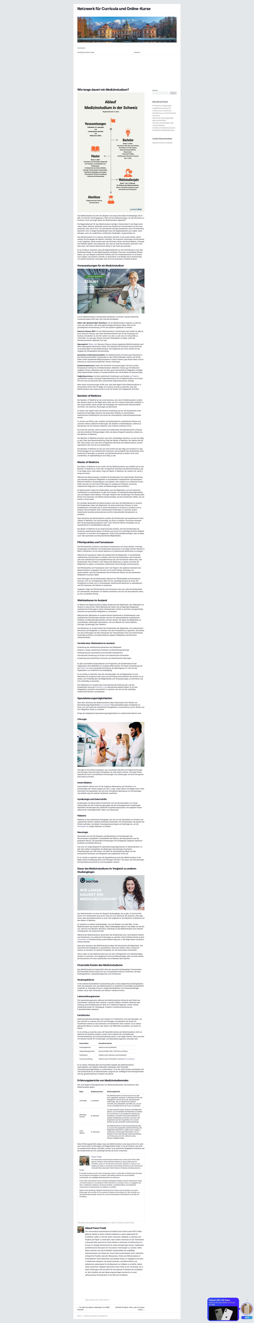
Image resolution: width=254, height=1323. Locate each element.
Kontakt (137, 52)
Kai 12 (79, 1316)
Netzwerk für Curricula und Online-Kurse (114, 8)
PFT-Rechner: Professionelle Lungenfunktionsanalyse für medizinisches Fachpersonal (161, 108)
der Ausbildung (129, 1059)
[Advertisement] (127, 70)
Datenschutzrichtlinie (85, 52)
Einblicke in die (101, 687)
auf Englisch (134, 376)
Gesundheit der (83, 826)
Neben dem (93, 344)
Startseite (81, 48)
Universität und (83, 939)
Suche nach (84, 668)
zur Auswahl (105, 705)
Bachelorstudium (102, 1223)
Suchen (155, 90)
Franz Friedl (129, 1223)
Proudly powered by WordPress (95, 1316)
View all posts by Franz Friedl (97, 1300)
